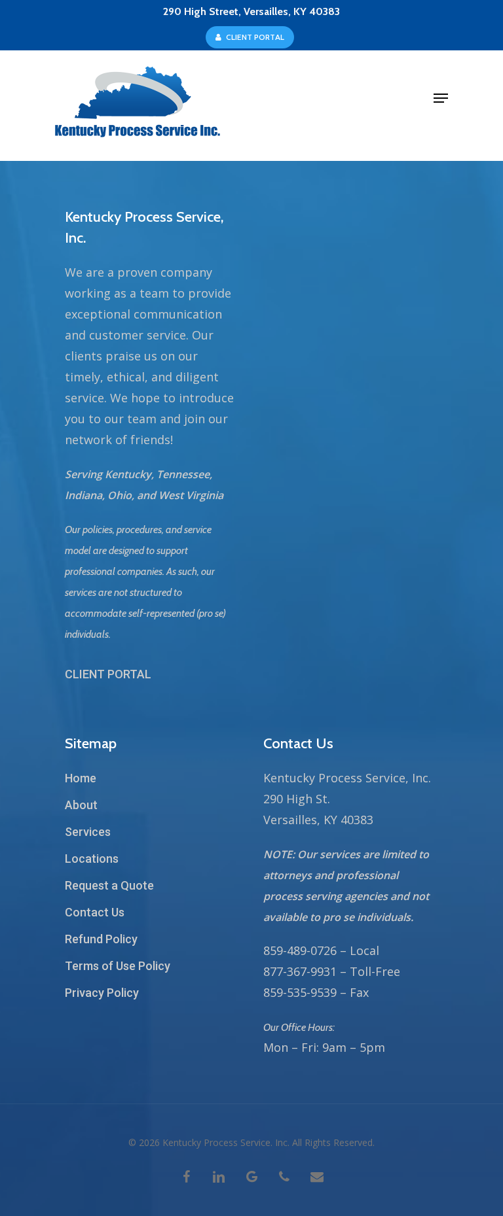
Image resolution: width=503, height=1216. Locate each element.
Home (80, 778)
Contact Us (94, 912)
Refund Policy (101, 939)
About (81, 805)
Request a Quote (109, 885)
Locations (92, 858)
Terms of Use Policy (117, 966)
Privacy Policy (102, 992)
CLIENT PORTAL (108, 674)
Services (88, 832)
